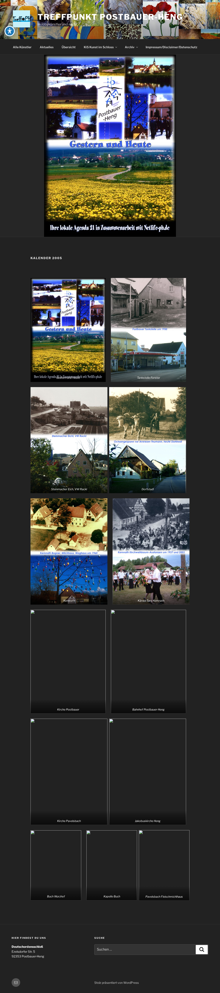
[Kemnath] (69, 551)
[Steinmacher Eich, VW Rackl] (69, 440)
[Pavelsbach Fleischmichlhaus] (164, 865)
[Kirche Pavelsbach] (69, 772)
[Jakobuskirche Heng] (147, 772)
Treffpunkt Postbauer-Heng (110, 17)
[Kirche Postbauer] (68, 662)
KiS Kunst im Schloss (99, 47)
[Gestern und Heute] (68, 330)
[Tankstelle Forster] (148, 330)
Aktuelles (46, 47)
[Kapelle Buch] (111, 865)
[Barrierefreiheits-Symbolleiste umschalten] (10, 31)
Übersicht (69, 47)
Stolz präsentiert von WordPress (116, 982)
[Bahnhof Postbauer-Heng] (148, 662)
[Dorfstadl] (147, 440)
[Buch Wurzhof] (56, 865)
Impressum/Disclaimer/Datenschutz (171, 47)
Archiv (129, 47)
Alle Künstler (22, 47)
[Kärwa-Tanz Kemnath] (151, 551)
